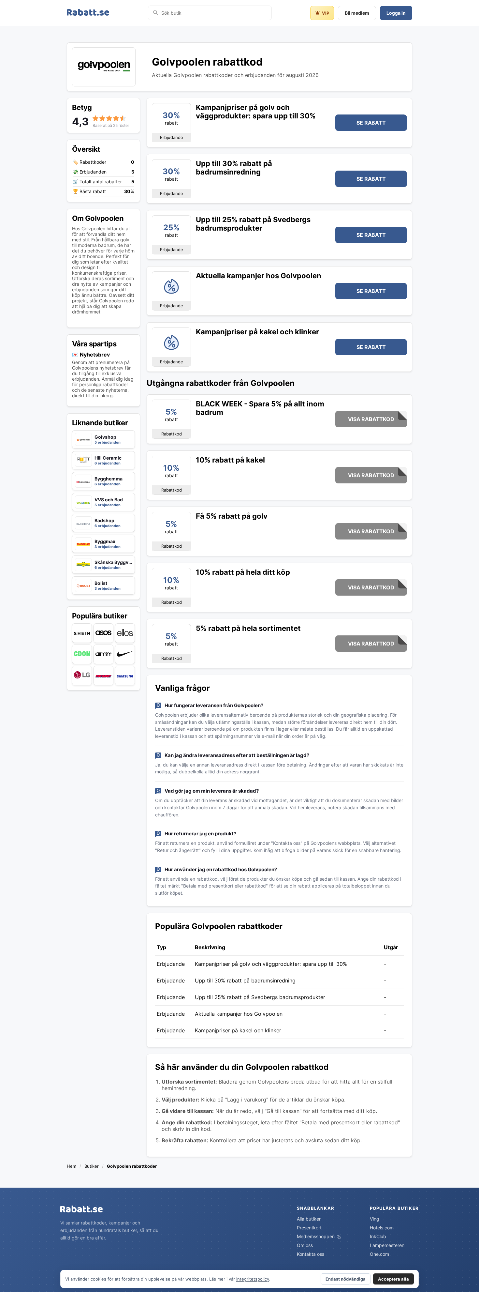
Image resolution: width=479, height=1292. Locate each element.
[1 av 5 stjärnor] (95, 118)
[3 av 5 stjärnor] (109, 118)
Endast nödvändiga (346, 1279)
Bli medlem (357, 13)
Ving (374, 1219)
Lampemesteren (387, 1245)
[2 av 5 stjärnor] (102, 118)
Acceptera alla (393, 1279)
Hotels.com (382, 1227)
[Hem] (88, 13)
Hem (71, 1166)
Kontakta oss (310, 1254)
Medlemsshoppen (316, 1236)
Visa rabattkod (371, 419)
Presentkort (309, 1227)
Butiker (91, 1166)
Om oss (305, 1245)
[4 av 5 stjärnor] (116, 118)
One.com (379, 1254)
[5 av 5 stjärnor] (123, 118)
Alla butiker (309, 1219)
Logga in (396, 13)
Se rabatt (370, 122)
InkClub (378, 1236)
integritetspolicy (252, 1279)
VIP (325, 13)
